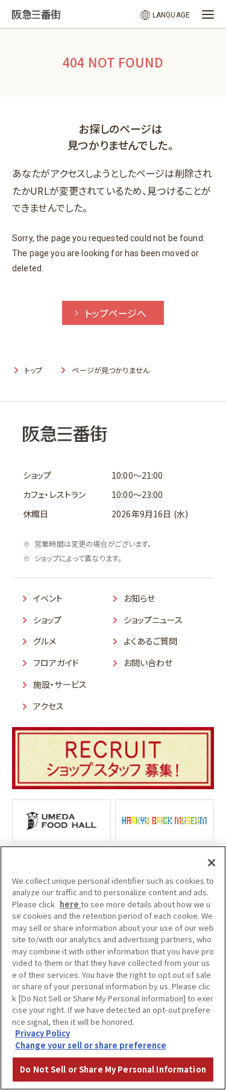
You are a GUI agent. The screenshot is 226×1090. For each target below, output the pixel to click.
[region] (113, 968)
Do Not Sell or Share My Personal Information (113, 1069)
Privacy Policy (42, 1033)
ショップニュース (153, 620)
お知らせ (139, 598)
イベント (48, 598)
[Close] (211, 862)
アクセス (48, 706)
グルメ (44, 641)
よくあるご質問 (151, 641)
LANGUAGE (171, 15)
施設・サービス (60, 684)
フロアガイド (56, 663)
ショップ (47, 620)
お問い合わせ (148, 663)
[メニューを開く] (208, 14)
